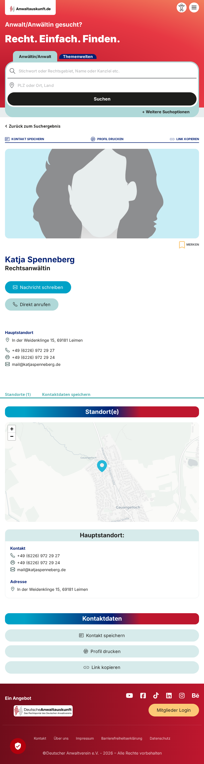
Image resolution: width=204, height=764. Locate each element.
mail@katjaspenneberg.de (36, 364)
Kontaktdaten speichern (66, 394)
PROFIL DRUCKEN (110, 139)
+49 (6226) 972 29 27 (33, 350)
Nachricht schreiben (41, 287)
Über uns (61, 738)
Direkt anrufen (35, 304)
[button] (102, 466)
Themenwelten (78, 56)
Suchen (102, 99)
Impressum (85, 738)
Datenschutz (160, 738)
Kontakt (40, 738)
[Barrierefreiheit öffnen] (182, 7)
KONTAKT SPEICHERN (27, 139)
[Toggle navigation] (194, 7)
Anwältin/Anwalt (35, 56)
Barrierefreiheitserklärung (121, 738)
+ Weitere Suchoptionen (166, 111)
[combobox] (102, 71)
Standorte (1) (18, 394)
